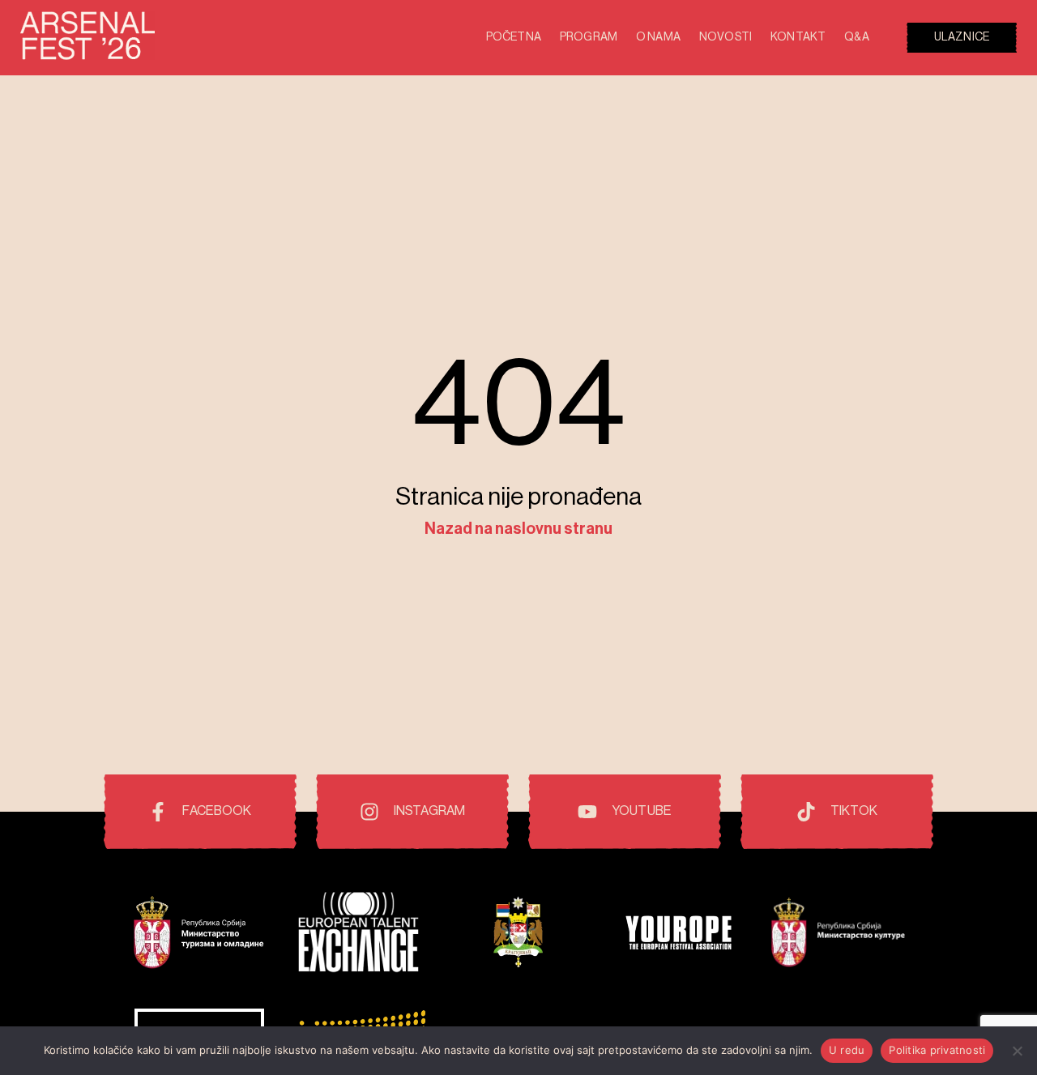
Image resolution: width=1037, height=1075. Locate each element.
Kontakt (798, 37)
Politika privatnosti (937, 1049)
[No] (1017, 1051)
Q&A (856, 37)
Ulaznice (961, 37)
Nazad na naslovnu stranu (518, 529)
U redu (847, 1049)
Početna (513, 37)
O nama (658, 37)
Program (588, 37)
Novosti (725, 37)
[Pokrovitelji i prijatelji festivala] (199, 934)
